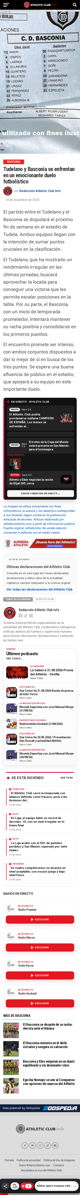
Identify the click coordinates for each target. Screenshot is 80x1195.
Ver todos (13, 658)
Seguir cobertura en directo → (40, 493)
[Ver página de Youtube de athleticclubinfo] (55, 1145)
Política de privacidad (29, 1160)
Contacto (58, 1165)
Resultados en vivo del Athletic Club (41, 1170)
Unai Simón (15, 455)
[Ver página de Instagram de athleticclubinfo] (40, 1145)
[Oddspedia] (59, 1108)
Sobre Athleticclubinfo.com (34, 1165)
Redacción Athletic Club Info (40, 191)
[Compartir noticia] (5, 1186)
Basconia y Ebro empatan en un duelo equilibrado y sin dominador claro (49, 1063)
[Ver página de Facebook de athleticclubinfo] (25, 1145)
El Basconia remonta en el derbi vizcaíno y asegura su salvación (45, 1045)
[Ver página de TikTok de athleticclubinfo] (47, 1145)
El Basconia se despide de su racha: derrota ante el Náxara (47, 1026)
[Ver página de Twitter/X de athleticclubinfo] (32, 1145)
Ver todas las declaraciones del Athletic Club (39, 589)
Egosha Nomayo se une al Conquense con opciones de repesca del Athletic (49, 1082)
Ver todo (67, 778)
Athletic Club (44, 599)
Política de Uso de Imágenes (59, 1160)
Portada (9, 1160)
